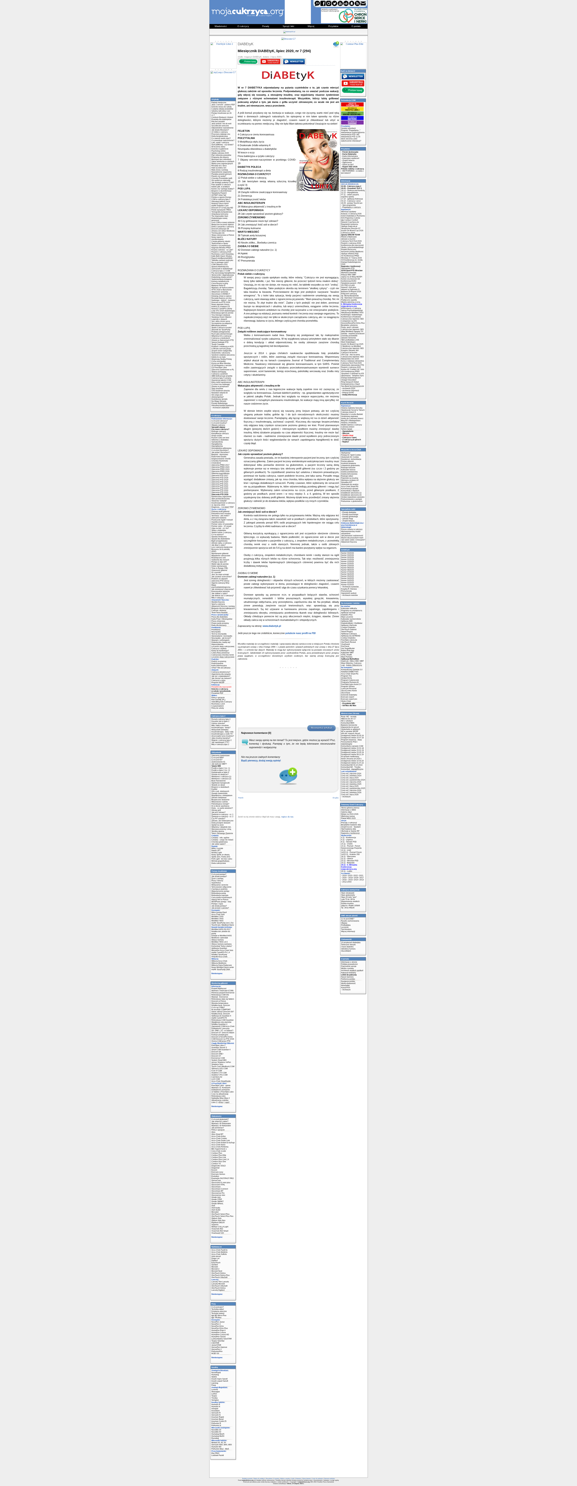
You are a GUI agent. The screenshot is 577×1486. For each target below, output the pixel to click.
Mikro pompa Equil (219, 912)
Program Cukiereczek (350, 680)
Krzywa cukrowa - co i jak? (222, 250)
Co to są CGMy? (218, 1007)
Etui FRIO (215, 1453)
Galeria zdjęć (346, 812)
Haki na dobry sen (218, 168)
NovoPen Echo (217, 1326)
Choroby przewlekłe (349, 336)
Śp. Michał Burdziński (350, 296)
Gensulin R (216, 1413)
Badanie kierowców (349, 725)
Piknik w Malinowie (349, 237)
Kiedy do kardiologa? (220, 651)
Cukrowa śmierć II (348, 412)
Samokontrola (217, 442)
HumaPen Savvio (218, 1337)
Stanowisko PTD (348, 268)
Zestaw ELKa (346, 678)
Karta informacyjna (219, 666)
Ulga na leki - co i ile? (220, 528)
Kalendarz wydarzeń (350, 158)
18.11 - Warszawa (348, 856)
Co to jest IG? (216, 760)
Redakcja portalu (348, 981)
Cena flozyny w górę (219, 283)
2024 (344, 876)
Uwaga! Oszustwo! (348, 380)
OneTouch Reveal (348, 642)
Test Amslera (346, 929)
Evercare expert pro (349, 699)
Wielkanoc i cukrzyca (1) (221, 777)
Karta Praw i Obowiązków (221, 619)
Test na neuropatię (219, 634)
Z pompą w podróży (219, 889)
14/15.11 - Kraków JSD (350, 854)
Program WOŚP (217, 682)
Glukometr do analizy (349, 484)
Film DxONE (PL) (218, 700)
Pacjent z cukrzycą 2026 (221, 252)
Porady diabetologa (219, 403)
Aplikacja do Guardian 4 (221, 1016)
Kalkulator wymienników (351, 619)
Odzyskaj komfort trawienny (222, 405)
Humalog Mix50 (217, 1436)
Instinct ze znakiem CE (220, 307)
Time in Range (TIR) (219, 568)
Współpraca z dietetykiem (221, 795)
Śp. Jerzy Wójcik (347, 908)
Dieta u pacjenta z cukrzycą (222, 227)
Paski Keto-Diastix (218, 457)
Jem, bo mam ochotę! (220, 574)
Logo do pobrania (317, 1478)
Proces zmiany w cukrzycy (351, 529)
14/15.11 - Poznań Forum (351, 852)
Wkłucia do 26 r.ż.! (348, 719)
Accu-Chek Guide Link (220, 1140)
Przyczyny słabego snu (220, 134)
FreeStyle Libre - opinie (220, 1085)
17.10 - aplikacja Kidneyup (352, 199)
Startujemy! (345, 453)
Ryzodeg (215, 1438)
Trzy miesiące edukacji (220, 315)
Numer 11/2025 (347, 564)
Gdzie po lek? (348, 165)
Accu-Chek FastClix (219, 1250)
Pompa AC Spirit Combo (351, 455)
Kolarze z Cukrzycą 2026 (351, 214)
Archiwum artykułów (221, 408)
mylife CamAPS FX (219, 1018)
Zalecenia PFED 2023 (220, 469)
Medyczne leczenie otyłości (222, 225)
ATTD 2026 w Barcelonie (221, 290)
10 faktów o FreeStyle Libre (222, 1092)
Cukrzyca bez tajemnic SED (352, 319)
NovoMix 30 (216, 1430)
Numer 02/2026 (347, 557)
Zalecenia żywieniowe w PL (222, 370)
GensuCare (216, 1180)
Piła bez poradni (218, 121)
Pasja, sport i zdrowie (350, 327)
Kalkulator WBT (347, 653)
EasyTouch (215, 1263)
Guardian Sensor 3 (219, 1047)
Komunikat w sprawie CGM (352, 746)
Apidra (214, 1377)
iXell (213, 1206)
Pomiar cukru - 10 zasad (221, 526)
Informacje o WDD (348, 810)
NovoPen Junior (218, 1322)
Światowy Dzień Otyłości (221, 317)
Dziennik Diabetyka (349, 695)
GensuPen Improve (219, 1347)
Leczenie (345, 927)
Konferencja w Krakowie (351, 317)
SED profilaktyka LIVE (350, 340)
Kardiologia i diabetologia (351, 315)
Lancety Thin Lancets (220, 1282)
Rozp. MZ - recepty (348, 717)
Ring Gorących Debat (350, 382)
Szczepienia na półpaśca (221, 323)
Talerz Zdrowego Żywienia (222, 833)
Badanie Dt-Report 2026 (351, 292)
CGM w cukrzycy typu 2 (220, 199)
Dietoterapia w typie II (220, 772)
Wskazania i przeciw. (219, 885)
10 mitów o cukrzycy (219, 132)
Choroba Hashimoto (219, 461)
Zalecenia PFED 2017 (220, 465)
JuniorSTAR (216, 1345)
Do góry (336, 798)
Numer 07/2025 (347, 572)
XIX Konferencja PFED (350, 371)
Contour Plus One (218, 1162)
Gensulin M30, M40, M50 (221, 1445)
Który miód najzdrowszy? (221, 382)
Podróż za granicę (218, 661)
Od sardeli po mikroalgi (220, 180)
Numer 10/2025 (347, 566)
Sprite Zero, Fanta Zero (220, 857)
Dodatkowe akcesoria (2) (351, 495)
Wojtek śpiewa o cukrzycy (351, 425)
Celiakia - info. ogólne (220, 838)
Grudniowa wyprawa (349, 416)
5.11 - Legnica (347, 840)
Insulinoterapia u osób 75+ (222, 734)
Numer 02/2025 (347, 582)
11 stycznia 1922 (218, 505)
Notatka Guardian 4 (219, 1024)
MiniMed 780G (217, 921)
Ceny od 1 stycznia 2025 (351, 782)
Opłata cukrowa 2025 (220, 153)
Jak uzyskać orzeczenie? (221, 577)
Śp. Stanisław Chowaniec (351, 298)
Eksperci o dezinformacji (221, 191)
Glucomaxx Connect (219, 1189)
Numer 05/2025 (347, 576)
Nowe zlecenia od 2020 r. (351, 759)
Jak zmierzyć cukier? (219, 1121)
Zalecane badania (218, 518)
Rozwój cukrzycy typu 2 (220, 719)
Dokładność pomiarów (220, 1090)
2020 (344, 878)
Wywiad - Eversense (219, 997)
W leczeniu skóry (218, 147)
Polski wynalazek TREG (221, 210)
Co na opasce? (217, 535)
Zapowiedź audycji (348, 593)
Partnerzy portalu (348, 979)
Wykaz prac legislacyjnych (222, 164)
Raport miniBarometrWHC (222, 258)
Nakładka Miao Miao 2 (220, 1098)
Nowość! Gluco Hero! (220, 203)
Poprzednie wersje (348, 966)
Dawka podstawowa (349, 472)
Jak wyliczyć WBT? (219, 764)
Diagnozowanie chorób (220, 459)
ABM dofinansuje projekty (221, 376)
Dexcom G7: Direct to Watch (222, 1033)
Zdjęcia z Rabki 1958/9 (350, 906)
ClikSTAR (215, 1343)
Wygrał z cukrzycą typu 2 (221, 740)
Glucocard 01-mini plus (220, 1183)
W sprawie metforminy (350, 757)
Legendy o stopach (219, 319)
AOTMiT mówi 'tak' (218, 195)
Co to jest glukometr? (220, 1119)
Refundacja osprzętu (219, 895)
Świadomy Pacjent (219, 193)
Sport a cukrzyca (218, 604)
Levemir (214, 1390)
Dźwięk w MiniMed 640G (221, 936)
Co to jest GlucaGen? (220, 450)
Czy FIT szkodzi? (218, 819)
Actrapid (214, 1409)
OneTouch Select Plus (220, 1214)
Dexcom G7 (216, 1056)
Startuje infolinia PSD (350, 254)
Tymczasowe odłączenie (221, 887)
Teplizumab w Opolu (219, 243)
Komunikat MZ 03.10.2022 (352, 765)
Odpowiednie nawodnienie (222, 128)
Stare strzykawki (347, 893)
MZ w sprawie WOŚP (349, 731)
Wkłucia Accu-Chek (219, 961)
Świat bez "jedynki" (219, 501)
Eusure (214, 1170)
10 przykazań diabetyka (350, 942)
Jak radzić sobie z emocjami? (353, 540)
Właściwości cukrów (219, 802)
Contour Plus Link (218, 1157)
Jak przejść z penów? (220, 908)
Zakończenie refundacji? (351, 141)
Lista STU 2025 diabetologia (223, 311)
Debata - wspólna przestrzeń (353, 334)
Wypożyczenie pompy (220, 891)
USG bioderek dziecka (220, 391)
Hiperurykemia (217, 644)
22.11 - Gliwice (347, 859)
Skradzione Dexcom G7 (350, 228)
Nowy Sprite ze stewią (220, 855)
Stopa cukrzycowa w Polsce (222, 235)
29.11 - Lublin (346, 871)
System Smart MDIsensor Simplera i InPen (221, 1061)
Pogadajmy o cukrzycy (351, 207)
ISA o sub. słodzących (220, 791)
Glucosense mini (218, 1195)
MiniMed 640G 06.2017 (221, 929)
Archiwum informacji (350, 390)
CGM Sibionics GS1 (219, 264)
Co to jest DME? (347, 919)
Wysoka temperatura (219, 1003)
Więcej (311, 26)
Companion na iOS (349, 321)
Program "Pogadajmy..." (350, 130)
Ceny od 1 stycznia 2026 (351, 790)
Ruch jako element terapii (221, 334)
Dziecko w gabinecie (219, 149)
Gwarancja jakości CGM (221, 380)
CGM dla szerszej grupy (221, 349)
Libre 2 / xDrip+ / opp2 (220, 1102)
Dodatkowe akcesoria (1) (351, 493)
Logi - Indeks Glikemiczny (351, 665)
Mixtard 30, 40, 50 (218, 1443)
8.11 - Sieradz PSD (349, 842)
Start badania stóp (348, 829)
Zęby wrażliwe (217, 389)
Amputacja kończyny (219, 214)
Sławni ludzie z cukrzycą (221, 532)
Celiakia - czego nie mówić (222, 840)
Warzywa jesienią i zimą (221, 829)
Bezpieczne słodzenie (220, 800)
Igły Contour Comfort (349, 220)
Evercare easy (217, 1172)
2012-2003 (346, 882)
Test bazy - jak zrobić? (220, 516)
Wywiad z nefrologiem (220, 640)
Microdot (214, 1212)
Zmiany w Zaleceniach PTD (222, 340)
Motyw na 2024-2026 (349, 814)
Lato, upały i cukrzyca (220, 142)
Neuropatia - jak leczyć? (221, 638)
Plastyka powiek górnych (221, 174)
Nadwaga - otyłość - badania (223, 300)
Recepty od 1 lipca (219, 166)
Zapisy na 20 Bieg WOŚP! (351, 277)
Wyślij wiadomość (348, 983)
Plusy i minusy (217, 881)
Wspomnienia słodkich (350, 901)
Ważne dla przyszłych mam (352, 538)
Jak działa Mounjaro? (220, 130)
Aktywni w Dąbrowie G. (350, 289)
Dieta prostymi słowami (220, 823)
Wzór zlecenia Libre (349, 139)
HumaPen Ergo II (218, 1330)
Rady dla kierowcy (218, 625)
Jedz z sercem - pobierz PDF (223, 105)
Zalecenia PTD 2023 (219, 488)
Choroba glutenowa (219, 842)
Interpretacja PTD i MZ (350, 135)
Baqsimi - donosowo (219, 454)
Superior (214, 1225)
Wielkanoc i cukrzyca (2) (221, 779)
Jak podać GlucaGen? (220, 452)
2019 (350, 878)
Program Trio (346, 676)
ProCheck (345, 646)
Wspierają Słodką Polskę (221, 359)
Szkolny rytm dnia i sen (220, 111)
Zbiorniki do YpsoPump (220, 330)
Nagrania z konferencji (350, 833)
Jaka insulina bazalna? (220, 738)
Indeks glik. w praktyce (220, 187)
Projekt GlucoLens (348, 249)
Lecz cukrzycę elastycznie (222, 547)
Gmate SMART (217, 1201)
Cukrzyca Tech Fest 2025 (351, 363)
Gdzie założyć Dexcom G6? (222, 1012)
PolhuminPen (217, 1351)
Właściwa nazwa (348, 816)
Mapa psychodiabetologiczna (220, 586)
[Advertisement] (288, 690)
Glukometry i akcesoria (220, 353)
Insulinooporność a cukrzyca (223, 503)
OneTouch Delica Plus (220, 1275)
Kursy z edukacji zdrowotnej (352, 361)
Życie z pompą (217, 879)
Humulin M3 (216, 1447)
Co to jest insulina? (219, 423)
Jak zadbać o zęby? (219, 593)
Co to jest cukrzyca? (219, 421)
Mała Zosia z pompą (219, 170)
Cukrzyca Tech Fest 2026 (351, 241)
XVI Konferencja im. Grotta (352, 260)
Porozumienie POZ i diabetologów (349, 743)
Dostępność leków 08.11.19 (352, 754)
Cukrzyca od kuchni (349, 352)
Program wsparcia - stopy (351, 740)
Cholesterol (216, 463)
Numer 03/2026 (347, 555)
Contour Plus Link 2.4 (220, 1159)
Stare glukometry (348, 895)
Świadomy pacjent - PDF (351, 283)
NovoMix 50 (216, 1432)
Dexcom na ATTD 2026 (220, 302)
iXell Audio (215, 1208)
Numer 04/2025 (347, 578)
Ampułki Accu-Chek (219, 957)
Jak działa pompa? (219, 876)
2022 (356, 876)
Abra (213, 1132)
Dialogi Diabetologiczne (351, 378)
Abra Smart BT (217, 1134)
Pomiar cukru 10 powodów (222, 524)
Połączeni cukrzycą (349, 294)
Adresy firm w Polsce (219, 900)
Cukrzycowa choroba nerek (222, 655)
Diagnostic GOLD (218, 1166)
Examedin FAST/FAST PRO (222, 1178)
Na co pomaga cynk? (220, 262)
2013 (362, 880)
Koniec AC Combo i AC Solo (352, 369)
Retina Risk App (347, 650)
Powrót (240, 798)
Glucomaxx (216, 1187)
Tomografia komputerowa (221, 212)
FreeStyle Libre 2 (218, 1045)
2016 (344, 880)
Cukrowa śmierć (347, 427)
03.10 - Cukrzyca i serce (351, 201)
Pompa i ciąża (217, 904)
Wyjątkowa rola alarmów (221, 1022)
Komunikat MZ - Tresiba (350, 767)
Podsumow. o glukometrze (352, 501)
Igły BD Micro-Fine (218, 1315)
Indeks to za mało (218, 357)
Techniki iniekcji (217, 1313)
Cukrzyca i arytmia (218, 649)
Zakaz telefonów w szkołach (222, 161)
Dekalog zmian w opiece (221, 296)
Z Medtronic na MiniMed (351, 346)
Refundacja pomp (218, 893)
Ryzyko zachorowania (350, 921)
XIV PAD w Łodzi (348, 285)
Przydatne (333, 26)
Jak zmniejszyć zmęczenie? (222, 589)
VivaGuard (345, 644)
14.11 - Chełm (347, 844)
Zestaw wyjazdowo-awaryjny (353, 497)
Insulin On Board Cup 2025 (352, 344)
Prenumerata (346, 591)
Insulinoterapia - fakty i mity (222, 732)
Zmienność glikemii (219, 570)
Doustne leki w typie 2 (220, 721)
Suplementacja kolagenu (221, 279)
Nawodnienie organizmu (221, 172)
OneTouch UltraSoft (219, 1277)
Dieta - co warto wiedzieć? (222, 808)
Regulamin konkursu (349, 224)
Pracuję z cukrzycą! (349, 823)
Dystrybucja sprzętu (219, 399)
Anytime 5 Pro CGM (219, 1075)
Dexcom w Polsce (218, 1001)
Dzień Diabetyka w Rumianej (353, 216)
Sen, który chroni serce (220, 321)
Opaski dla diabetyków (220, 539)
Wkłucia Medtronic (218, 963)
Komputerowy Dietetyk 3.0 (351, 670)
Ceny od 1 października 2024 (353, 780)
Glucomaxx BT (217, 1191)
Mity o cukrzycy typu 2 (220, 744)
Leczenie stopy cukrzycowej (222, 646)
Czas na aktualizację (219, 1094)
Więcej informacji (348, 931)
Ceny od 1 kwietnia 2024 (351, 776)
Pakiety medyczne (218, 103)
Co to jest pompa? (218, 874)
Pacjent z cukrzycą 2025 (351, 367)
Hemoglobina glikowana (221, 448)
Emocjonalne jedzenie (220, 591)
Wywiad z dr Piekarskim (221, 1123)
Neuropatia (216, 632)
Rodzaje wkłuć (347, 476)
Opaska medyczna (219, 537)
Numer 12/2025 (347, 561)
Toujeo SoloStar (217, 1341)
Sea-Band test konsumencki (352, 386)
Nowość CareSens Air (350, 222)
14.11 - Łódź (346, 850)
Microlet (214, 1267)
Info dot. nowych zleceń (350, 733)
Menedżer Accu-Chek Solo (222, 950)
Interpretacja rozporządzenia (353, 132)
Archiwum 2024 (348, 388)
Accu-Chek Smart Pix (349, 486)
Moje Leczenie (347, 617)
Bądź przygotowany (219, 541)
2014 (356, 880)
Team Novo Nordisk (219, 612)
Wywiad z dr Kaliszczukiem (222, 288)
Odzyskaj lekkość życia (220, 201)
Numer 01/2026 (347, 559)
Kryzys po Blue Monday (221, 363)
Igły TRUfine (216, 1318)
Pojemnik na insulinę (349, 478)
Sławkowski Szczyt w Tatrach (353, 410)
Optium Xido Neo (218, 1220)
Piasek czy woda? (218, 176)
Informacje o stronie (349, 962)
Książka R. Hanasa (349, 589)
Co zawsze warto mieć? (221, 138)
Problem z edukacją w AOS (222, 346)
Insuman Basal (217, 1419)
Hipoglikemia (216, 444)
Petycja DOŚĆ (348, 393)
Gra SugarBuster (348, 648)
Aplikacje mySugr (348, 613)
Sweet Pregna (347, 632)
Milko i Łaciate (217, 848)
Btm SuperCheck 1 (219, 1149)
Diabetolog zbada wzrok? (221, 277)
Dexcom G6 (216, 1052)
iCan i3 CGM (216, 1071)
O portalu (355, 26)
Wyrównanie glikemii (219, 553)
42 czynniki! (216, 572)
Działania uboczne (219, 1311)
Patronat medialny (348, 973)
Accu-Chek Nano (218, 1145)
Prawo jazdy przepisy (220, 623)
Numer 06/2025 (347, 574)
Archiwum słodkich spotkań (352, 970)
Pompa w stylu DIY (219, 562)
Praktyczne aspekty (349, 300)
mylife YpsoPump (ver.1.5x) (222, 923)
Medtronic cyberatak (219, 938)
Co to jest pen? (217, 1307)
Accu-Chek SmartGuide (221, 1081)
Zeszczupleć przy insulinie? (222, 736)
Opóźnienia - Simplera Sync (352, 376)
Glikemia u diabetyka (220, 440)
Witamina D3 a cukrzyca (221, 336)
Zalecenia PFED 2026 (220, 471)
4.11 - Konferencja (348, 838)
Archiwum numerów (350, 587)
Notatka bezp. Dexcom (220, 1005)
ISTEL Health (346, 655)
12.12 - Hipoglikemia (349, 193)
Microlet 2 (215, 1269)
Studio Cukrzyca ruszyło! (221, 328)
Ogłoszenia (347, 162)
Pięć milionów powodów (221, 155)
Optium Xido (216, 1218)
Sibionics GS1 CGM (219, 1069)
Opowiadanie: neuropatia (221, 636)
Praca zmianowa (218, 621)
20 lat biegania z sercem (221, 365)
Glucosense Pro (217, 1193)
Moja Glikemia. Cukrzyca (351, 663)
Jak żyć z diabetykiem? (220, 676)
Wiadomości (221, 26)
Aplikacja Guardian (219, 948)
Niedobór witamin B (219, 393)
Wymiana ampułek (348, 273)
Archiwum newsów (350, 595)
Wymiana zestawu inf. (350, 480)
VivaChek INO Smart (219, 1231)
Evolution (215, 1176)
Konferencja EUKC (349, 281)
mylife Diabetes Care (220, 206)
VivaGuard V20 (217, 1233)
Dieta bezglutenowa (219, 136)
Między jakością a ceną (350, 302)
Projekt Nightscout (218, 988)
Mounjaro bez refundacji (221, 159)
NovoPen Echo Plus (219, 1328)
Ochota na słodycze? (220, 774)
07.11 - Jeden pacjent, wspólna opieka (350, 196)
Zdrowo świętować (219, 798)
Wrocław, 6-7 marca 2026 (351, 258)
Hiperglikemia (217, 446)
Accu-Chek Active (218, 1136)
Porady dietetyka (349, 512)
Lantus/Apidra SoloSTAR (221, 1339)
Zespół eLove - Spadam (351, 827)
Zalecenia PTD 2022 (219, 486)
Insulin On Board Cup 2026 (352, 231)
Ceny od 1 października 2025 (353, 788)
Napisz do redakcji (259, 1478)
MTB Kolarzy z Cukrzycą (351, 308)
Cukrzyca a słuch (348, 233)
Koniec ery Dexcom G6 (350, 279)
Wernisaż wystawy (348, 212)
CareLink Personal (348, 688)
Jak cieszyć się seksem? (221, 678)
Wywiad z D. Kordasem (220, 1088)
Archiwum (346, 797)
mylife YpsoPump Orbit (220, 969)
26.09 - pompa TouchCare (351, 203)
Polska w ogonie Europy (221, 197)
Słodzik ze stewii (218, 785)
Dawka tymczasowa (349, 474)
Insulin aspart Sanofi (219, 1381)
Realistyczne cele (218, 558)
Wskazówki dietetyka (219, 730)
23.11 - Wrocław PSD (349, 861)
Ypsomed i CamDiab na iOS (352, 374)
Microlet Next (216, 1271)
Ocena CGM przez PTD (220, 1041)
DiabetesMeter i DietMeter (351, 623)
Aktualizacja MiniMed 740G (352, 313)
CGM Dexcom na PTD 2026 (222, 1039)
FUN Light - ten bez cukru (221, 859)
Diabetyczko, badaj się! (220, 642)
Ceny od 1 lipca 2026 (350, 795)
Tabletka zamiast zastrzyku (222, 260)
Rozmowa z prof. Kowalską (222, 254)
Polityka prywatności (349, 964)
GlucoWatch (346, 951)
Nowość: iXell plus (348, 287)
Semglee (215, 1400)
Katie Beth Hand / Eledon (221, 256)
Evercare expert (347, 697)
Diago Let (215, 1258)
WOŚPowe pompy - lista (221, 902)
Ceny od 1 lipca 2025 (350, 786)
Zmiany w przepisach (220, 386)
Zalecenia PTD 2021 (219, 484)
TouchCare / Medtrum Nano (222, 925)
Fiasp (213, 1385)
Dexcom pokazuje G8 (220, 229)
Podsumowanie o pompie (351, 499)
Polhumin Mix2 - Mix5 (220, 1449)
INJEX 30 (215, 1353)
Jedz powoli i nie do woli (221, 124)
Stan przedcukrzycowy (220, 499)
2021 (361, 876)
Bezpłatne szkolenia (349, 325)
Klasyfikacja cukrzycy (220, 433)
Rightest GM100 (218, 1222)
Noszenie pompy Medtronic (352, 252)
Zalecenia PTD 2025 (219, 492)
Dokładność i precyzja (220, 1028)
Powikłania (215, 630)
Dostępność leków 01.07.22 (352, 763)
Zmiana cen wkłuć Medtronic (223, 231)
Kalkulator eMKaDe (349, 608)
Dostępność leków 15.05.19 (352, 752)
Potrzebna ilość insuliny (221, 514)
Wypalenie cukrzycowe (220, 556)
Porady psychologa (350, 514)
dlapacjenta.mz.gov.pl (350, 727)
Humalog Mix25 (217, 1434)
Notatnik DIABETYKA (349, 672)
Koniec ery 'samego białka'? (222, 189)
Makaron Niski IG (218, 285)
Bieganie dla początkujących (223, 608)
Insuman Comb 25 (218, 1421)
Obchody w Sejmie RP (350, 831)
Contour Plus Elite (218, 1155)
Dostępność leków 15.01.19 (352, 750)
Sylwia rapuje (346, 429)
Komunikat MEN (347, 723)
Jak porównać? (217, 1128)
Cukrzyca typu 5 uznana (221, 378)
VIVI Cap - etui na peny (350, 355)
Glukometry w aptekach (350, 729)
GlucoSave (345, 693)
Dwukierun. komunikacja (351, 459)
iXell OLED (215, 1210)
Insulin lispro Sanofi (219, 1379)
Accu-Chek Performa (219, 1147)
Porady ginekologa (350, 517)
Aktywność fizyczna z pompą (223, 606)
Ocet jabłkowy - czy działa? (222, 145)
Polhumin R (216, 1423)
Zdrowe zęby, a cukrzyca (221, 543)
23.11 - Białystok (347, 863)
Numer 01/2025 (347, 585)
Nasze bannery (347, 977)
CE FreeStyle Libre (219, 368)
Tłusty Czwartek (217, 344)
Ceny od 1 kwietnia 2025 (351, 784)
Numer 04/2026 (347, 553)
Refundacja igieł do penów (222, 313)
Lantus (214, 1394)
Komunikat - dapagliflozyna (352, 769)
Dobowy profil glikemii (220, 511)
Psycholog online (218, 151)
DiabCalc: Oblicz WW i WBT (352, 661)
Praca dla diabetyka (219, 617)
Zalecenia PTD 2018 (219, 478)
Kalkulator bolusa (348, 470)
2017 (362, 878)
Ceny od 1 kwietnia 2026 (351, 792)
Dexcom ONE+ (217, 1054)
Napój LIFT (215, 850)
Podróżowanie (217, 663)
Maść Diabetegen (348, 342)
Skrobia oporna (217, 831)
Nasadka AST (346, 482)
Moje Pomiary (346, 657)
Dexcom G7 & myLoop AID (222, 208)
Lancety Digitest (217, 1290)
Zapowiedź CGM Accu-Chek (222, 1026)
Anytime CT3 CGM (219, 1073)
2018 (356, 878)
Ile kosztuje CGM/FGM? (221, 1009)
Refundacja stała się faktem (222, 999)
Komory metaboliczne (220, 281)
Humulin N (215, 1406)
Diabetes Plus (347, 615)
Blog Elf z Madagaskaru (350, 421)
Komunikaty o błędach (350, 491)
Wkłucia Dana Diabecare (221, 965)
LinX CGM (215, 1079)
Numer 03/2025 (347, 580)
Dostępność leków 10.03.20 (352, 761)
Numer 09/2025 (347, 568)
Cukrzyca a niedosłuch (220, 338)
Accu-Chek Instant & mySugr (223, 1143)
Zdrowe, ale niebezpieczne (222, 821)
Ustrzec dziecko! (218, 723)
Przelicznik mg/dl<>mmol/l (222, 520)
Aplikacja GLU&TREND (350, 636)
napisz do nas (287, 817)
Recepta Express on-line (221, 298)
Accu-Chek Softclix (219, 1254)
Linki (292, 1478)
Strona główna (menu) (350, 808)
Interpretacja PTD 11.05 (350, 137)
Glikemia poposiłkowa (220, 473)
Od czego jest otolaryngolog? (217, 396)
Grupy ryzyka (216, 436)
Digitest (214, 1260)
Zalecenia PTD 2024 (219, 490)
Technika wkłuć (217, 1309)
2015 (350, 880)
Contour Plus (216, 1153)
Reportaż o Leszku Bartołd (352, 414)
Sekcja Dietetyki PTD (220, 342)
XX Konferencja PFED (350, 256)
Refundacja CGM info (220, 995)
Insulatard (215, 1411)
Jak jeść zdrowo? (218, 812)
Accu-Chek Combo (219, 1138)
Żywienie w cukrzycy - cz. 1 (222, 814)
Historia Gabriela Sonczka (351, 408)
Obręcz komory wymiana (221, 944)
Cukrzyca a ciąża (218, 680)
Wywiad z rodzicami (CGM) (222, 991)
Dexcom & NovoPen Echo (222, 1037)
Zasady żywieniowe (219, 793)
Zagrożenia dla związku (221, 674)
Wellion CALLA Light (219, 1227)
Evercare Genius (218, 1174)
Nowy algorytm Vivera (220, 304)
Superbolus (216, 883)
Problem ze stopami (219, 579)
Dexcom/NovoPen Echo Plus (353, 323)
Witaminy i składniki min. (221, 827)
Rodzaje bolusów (348, 468)
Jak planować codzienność (352, 536)
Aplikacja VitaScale (349, 625)
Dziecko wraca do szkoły (221, 107)
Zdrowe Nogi (347, 519)
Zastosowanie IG (218, 762)
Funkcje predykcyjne (219, 1035)
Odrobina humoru (348, 949)
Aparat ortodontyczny (220, 267)
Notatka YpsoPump (219, 955)
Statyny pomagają (218, 372)
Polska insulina (347, 903)
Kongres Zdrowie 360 (350, 350)
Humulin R (215, 1404)
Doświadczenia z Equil (350, 384)
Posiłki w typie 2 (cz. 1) (220, 768)
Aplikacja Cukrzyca (349, 634)
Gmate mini (216, 1197)
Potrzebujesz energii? (220, 804)
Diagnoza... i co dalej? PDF (222, 507)
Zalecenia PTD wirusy (220, 581)
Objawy (344, 923)
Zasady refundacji (348, 128)
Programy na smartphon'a (351, 611)
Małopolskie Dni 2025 (350, 359)
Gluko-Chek (346, 701)
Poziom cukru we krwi (220, 438)
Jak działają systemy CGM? (222, 182)
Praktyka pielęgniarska (220, 332)
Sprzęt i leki (288, 26)
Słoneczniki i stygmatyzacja (222, 275)
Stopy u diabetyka (218, 530)
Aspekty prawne (217, 522)
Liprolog (214, 1383)
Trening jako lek (217, 233)
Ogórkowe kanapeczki (220, 783)
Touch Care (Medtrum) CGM (222, 1066)
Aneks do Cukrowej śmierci (352, 418)
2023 (350, 876)
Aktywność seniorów (219, 292)
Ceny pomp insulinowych (221, 897)
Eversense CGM (218, 1058)
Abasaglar (215, 1392)
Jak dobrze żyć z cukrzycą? (222, 596)
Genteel (214, 1265)
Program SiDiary (348, 686)
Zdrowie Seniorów (348, 338)
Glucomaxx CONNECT (220, 294)
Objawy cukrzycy (218, 425)
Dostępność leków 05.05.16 (352, 736)
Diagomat (215, 1168)
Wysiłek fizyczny (218, 602)
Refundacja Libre (218, 1096)
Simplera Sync (217, 1064)
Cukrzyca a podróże (219, 374)
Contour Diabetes (348, 627)
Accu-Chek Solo (218, 914)
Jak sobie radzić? (218, 844)
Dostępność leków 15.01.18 (352, 748)
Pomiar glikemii (347, 461)
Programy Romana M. (350, 682)
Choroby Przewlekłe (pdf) (221, 178)
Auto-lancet (216, 1256)
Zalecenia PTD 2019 (219, 480)
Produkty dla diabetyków (221, 119)
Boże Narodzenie (218, 781)
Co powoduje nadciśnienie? (222, 140)
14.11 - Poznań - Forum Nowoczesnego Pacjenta (351, 847)
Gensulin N (216, 1415)
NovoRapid (216, 1373)
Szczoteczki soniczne (220, 126)
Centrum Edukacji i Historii (222, 117)
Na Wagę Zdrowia (218, 401)
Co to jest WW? (217, 758)
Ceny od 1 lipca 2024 (350, 778)
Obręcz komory (217, 940)
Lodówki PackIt (217, 1455)
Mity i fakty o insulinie (220, 725)
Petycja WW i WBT (348, 275)
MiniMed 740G (217, 919)
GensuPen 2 (216, 1349)
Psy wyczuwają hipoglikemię (223, 273)
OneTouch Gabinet (348, 629)
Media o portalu (347, 968)
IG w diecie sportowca (220, 806)
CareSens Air (216, 1077)
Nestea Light (216, 853)
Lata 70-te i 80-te (348, 899)
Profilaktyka (346, 925)
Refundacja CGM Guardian (222, 1020)
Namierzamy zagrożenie (221, 497)
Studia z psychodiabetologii (352, 247)
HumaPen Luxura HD (220, 1335)
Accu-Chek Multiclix (219, 1252)
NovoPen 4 (216, 1324)
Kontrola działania (348, 463)
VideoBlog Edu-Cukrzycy (221, 702)
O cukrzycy (243, 26)
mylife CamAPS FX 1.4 (220, 952)
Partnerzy (298, 1478)
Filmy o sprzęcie (218, 698)
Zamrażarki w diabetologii (221, 269)
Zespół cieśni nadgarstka (221, 351)
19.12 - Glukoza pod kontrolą (353, 190)
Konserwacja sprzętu (349, 489)
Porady (265, 26)
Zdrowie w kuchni (348, 239)
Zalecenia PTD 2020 (219, 482)
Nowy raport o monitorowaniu (217, 238)
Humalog (215, 1375)
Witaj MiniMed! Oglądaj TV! (352, 331)
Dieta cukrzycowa (218, 863)
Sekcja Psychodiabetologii (352, 310)
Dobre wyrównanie (219, 566)
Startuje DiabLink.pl (349, 226)
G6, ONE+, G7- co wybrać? (222, 1031)
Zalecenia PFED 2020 (220, 467)
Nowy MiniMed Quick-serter (222, 967)
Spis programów (349, 205)
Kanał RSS (345, 988)
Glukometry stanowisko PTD (352, 365)
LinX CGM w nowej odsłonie (223, 222)
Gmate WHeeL (217, 1204)
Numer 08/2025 (347, 570)
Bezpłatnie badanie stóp (351, 825)
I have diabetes (347, 947)
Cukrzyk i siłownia (218, 610)
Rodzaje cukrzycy (218, 431)
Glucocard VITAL (218, 1185)
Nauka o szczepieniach (220, 246)
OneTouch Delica (218, 1273)
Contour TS (216, 1164)
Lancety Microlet (218, 1284)
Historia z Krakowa (348, 423)
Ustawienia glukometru (350, 465)
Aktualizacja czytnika (219, 1100)
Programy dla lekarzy (220, 157)
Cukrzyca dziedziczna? (220, 672)
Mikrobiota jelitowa (219, 325)
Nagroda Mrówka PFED (221, 248)
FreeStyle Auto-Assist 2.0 (351, 684)
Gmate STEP (216, 1199)
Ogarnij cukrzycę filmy (220, 583)
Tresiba (214, 1398)
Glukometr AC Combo (350, 457)
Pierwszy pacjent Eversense (222, 993)
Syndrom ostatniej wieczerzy (223, 355)
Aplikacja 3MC (347, 621)
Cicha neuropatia (218, 361)
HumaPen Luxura (218, 1332)
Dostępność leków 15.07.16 (352, 738)
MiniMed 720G (217, 917)
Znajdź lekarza (348, 160)
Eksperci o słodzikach (220, 787)
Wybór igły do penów (220, 564)
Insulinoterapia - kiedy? (220, 728)
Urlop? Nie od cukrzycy (220, 668)
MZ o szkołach (347, 721)
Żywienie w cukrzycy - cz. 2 (222, 816)
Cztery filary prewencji (220, 653)
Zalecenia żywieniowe (220, 755)
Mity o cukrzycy (217, 598)
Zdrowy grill (216, 810)
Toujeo (214, 1396)
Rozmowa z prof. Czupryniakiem (218, 705)
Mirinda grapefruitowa (220, 861)
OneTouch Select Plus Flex (222, 1216)
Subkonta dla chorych (220, 560)
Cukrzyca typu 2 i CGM (220, 271)
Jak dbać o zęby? (218, 545)
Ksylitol (214, 789)
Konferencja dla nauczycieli (352, 245)
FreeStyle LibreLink (349, 640)
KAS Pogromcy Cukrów (350, 218)
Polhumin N (216, 1425)
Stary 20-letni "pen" (349, 897)
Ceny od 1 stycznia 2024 (351, 774)
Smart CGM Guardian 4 (220, 1050)
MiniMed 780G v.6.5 (219, 942)
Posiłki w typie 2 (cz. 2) (220, 770)
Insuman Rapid (217, 1417)
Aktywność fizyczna (349, 542)
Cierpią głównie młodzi (220, 241)
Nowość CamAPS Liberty (221, 309)
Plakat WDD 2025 (348, 818)
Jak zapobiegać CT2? (220, 742)
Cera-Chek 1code (218, 1151)
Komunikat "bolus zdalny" (221, 946)
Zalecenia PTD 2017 (219, 476)
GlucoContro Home (349, 691)
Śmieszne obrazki (348, 945)
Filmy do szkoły (217, 708)
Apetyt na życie (217, 825)
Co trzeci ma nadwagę (220, 384)
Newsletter (345, 985)
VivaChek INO (217, 1229)
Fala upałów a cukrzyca (221, 185)
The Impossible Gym (219, 216)
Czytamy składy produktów (222, 109)
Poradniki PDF (217, 693)
